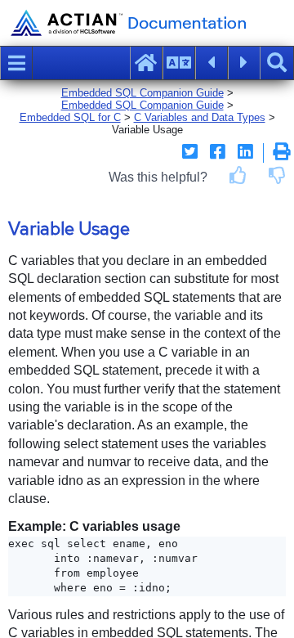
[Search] (277, 63)
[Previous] (211, 63)
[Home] (146, 63)
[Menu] (16, 63)
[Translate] (179, 63)
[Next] (244, 63)
